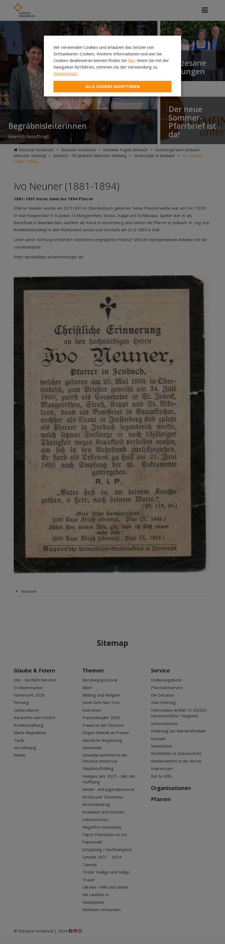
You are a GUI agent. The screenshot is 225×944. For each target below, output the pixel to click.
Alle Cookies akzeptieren (113, 86)
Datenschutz (65, 73)
